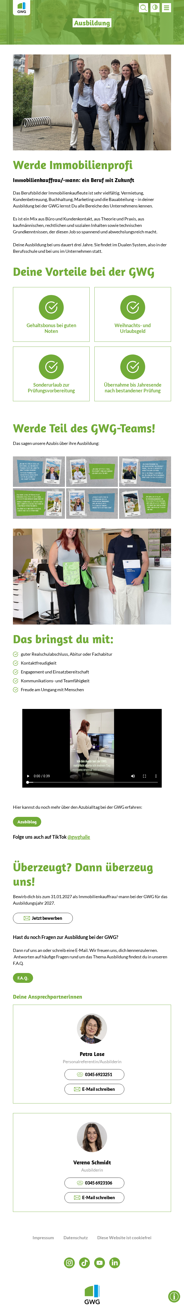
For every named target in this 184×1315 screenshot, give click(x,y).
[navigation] (166, 7)
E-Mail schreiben (98, 1089)
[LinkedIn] (114, 1262)
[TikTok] (84, 1262)
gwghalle (80, 837)
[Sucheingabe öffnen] (143, 7)
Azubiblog (27, 822)
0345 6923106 (98, 1182)
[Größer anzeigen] (39, 471)
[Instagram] (69, 1262)
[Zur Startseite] (21, 7)
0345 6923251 (98, 1074)
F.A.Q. (23, 978)
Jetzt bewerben (47, 918)
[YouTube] (99, 1262)
